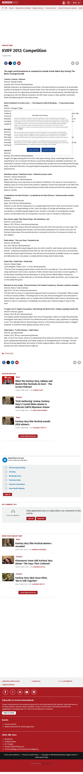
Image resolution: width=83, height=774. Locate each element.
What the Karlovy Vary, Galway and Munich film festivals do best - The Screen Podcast (34, 384)
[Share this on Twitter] (10, 63)
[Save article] (77, 63)
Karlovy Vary (7, 45)
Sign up (7, 494)
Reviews (19, 397)
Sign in (50, 59)
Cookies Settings (33, 150)
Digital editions (38, 8)
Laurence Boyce (39, 567)
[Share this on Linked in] (14, 63)
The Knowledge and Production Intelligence (21, 749)
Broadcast (9, 739)
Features (19, 557)
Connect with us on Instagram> (34, 692)
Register (41, 519)
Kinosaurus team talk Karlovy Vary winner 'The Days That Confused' (34, 562)
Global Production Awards (67, 8)
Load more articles (28, 436)
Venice (11, 8)
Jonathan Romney (40, 410)
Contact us (36, 681)
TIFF (5, 8)
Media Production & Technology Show (19, 726)
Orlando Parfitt (39, 428)
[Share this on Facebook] (6, 63)
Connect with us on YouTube (26, 692)
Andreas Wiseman (39, 549)
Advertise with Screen (11, 681)
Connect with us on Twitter (12, 692)
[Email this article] (19, 63)
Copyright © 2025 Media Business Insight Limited (59, 755)
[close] (78, 59)
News (18, 377)
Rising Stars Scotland (23, 8)
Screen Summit (50, 8)
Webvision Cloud (47, 763)
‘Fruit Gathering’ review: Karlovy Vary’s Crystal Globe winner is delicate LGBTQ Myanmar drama (32, 404)
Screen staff (38, 390)
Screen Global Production (14, 746)
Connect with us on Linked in (20, 692)
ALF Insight (9, 744)
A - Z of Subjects (66, 681)
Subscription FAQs (41, 757)
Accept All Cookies (48, 150)
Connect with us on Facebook (5, 692)
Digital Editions (9, 685)
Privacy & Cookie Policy (30, 755)
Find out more (9, 713)
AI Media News (10, 741)
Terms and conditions (11, 755)
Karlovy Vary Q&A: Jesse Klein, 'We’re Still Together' (31, 579)
